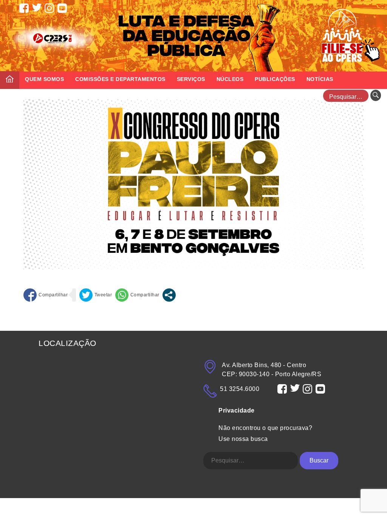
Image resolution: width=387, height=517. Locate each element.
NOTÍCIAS (320, 79)
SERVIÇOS (191, 79)
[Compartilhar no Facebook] (45, 295)
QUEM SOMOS (44, 79)
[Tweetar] (95, 295)
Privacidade (236, 410)
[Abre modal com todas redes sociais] (169, 295)
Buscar (319, 460)
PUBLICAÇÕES (275, 79)
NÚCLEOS (230, 79)
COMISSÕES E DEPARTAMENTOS (120, 79)
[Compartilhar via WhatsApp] (137, 295)
